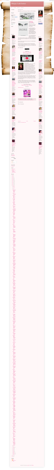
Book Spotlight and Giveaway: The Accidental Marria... (14, 435)
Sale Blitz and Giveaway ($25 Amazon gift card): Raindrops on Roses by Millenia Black (14, 48)
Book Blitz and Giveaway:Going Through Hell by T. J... (14, 311)
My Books (18, 7)
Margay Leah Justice (18, 3)
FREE (27, 53)
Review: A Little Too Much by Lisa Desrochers (14, 207)
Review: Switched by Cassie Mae (14, 238)
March (13, 452)
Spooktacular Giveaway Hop (14, 350)
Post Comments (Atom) (23, 122)
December (14, 186)
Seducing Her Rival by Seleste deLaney (14, 191)
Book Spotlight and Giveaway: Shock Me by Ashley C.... (14, 226)
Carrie (13, 459)
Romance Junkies (14, 172)
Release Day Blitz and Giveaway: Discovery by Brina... (14, 318)
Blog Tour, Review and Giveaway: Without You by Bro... (14, 254)
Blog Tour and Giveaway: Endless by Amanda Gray (14, 381)
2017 (12, 181)
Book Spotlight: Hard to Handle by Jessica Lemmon (14, 439)
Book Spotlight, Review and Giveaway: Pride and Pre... (14, 353)
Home (11, 7)
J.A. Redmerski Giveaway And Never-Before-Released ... (14, 235)
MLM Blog (22, 7)
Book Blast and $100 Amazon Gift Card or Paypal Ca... (14, 409)
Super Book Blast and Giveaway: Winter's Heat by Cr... (14, 417)
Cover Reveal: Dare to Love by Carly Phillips (14, 343)
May (13, 450)
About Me (15, 7)
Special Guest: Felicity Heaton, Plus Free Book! (14, 257)
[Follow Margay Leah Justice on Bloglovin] (14, 17)
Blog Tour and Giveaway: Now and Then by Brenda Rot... (14, 322)
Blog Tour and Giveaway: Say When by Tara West (14, 367)
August (13, 447)
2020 (12, 178)
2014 (12, 184)
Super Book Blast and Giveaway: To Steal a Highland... (14, 443)
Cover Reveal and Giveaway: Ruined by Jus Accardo (14, 430)
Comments (13, 162)
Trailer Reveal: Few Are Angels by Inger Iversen (14, 291)
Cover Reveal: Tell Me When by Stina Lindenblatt (14, 307)
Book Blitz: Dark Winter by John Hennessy (14, 196)
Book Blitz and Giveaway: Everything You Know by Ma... (14, 392)
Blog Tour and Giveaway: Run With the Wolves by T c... (14, 288)
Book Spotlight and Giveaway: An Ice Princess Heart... (14, 221)
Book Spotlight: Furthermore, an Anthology (14, 217)
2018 (12, 180)
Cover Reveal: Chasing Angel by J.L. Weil (14, 267)
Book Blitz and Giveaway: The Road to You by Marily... (14, 399)
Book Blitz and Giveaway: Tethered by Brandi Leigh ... (14, 210)
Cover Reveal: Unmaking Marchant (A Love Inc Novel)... (14, 245)
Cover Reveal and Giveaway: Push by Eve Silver (14, 385)
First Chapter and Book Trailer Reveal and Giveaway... (14, 315)
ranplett (28, 465)
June (13, 449)
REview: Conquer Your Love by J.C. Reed (14, 277)
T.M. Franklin (31, 22)
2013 (12, 185)
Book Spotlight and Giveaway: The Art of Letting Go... (14, 249)
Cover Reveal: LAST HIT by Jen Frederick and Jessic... (14, 388)
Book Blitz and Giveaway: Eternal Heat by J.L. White (14, 58)
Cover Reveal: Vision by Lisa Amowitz (14, 340)
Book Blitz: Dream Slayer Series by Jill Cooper (14, 203)
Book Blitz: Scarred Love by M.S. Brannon (14, 200)
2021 (12, 177)
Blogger (32, 465)
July (13, 448)
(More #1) (31, 21)
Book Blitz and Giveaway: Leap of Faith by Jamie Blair (14, 424)
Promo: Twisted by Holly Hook (14, 194)
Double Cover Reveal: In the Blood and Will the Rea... (14, 374)
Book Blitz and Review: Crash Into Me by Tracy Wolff (14, 360)
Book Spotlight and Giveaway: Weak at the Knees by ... (14, 413)
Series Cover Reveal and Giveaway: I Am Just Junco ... (14, 356)
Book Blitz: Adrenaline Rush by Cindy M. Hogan (14, 402)
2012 (12, 455)
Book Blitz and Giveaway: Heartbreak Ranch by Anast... (14, 264)
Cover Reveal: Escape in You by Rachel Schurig (14, 421)
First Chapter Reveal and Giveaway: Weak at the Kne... (14, 363)
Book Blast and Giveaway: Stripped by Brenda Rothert (14, 371)
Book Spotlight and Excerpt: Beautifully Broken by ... (14, 231)
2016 (12, 182)
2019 (12, 179)
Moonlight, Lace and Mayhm (14, 171)
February (14, 453)
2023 (12, 175)
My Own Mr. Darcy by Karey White (14, 427)
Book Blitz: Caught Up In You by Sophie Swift (14, 347)
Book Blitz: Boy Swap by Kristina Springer (14, 304)
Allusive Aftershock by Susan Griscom (14, 333)
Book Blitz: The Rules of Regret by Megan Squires (14, 406)
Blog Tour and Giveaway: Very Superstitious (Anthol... (14, 301)
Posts (12, 161)
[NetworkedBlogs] (40, 22)
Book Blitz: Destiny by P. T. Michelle (14, 298)
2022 (12, 176)
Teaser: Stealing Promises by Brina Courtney (14, 280)
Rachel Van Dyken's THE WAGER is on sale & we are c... (14, 337)
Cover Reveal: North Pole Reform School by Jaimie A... (14, 330)
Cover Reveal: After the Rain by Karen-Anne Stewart (14, 295)
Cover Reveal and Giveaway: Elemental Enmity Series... (14, 326)
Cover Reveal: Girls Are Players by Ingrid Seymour (14, 261)
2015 (12, 183)
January (14, 454)
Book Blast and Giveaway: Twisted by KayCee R (14, 273)
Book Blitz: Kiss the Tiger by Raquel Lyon (14, 214)
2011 (12, 456)
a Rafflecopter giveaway (21, 87)
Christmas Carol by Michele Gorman (14, 270)
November (14, 187)
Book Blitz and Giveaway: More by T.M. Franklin (14, 395)
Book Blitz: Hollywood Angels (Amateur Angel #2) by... (14, 284)
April (13, 451)
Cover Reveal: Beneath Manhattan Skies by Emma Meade (14, 241)
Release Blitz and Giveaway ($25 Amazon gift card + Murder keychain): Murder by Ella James (14, 143)
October (14, 189)
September (14, 445)
